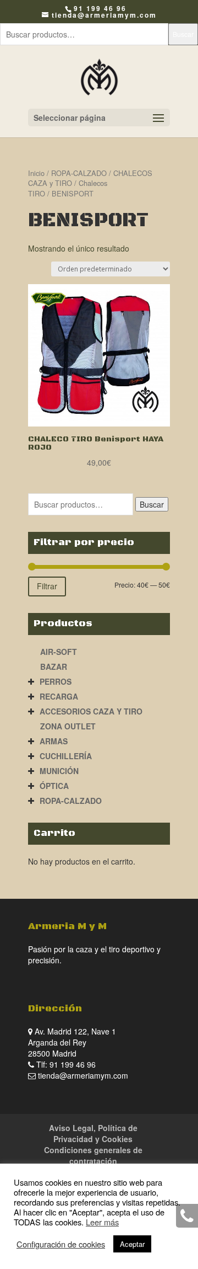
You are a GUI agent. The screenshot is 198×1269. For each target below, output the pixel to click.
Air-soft (58, 651)
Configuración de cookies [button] (60, 1244)
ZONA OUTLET (68, 726)
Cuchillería (66, 755)
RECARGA (59, 696)
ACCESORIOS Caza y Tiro (91, 711)
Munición (59, 770)
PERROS (56, 681)
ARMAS (54, 741)
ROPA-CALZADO (79, 173)
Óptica (54, 785)
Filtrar (47, 585)
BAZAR (53, 666)
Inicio (36, 173)
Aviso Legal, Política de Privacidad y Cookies (93, 1133)
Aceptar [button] (132, 1244)
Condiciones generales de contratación (93, 1155)
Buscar (183, 34)
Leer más (102, 1222)
